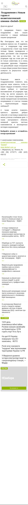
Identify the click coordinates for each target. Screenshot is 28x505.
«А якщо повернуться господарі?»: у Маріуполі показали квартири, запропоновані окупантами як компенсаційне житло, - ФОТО (13, 232)
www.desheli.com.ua (8, 147)
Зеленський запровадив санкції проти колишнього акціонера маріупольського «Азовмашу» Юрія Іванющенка (14, 294)
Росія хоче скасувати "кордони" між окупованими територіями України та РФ (14, 348)
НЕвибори (8, 378)
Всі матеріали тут (14, 388)
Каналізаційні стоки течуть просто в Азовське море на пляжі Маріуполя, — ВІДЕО (12, 219)
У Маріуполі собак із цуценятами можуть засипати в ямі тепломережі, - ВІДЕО (14, 256)
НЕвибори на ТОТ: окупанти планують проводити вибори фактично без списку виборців (13, 245)
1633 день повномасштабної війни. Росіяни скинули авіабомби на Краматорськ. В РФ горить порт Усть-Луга (13, 327)
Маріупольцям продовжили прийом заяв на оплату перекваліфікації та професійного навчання (12, 268)
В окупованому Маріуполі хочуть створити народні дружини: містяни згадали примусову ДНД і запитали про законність (14, 308)
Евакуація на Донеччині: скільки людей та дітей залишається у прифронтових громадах (13, 281)
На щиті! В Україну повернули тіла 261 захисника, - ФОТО (10, 338)
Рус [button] (5, 6)
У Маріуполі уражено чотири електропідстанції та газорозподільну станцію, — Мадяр (14, 359)
